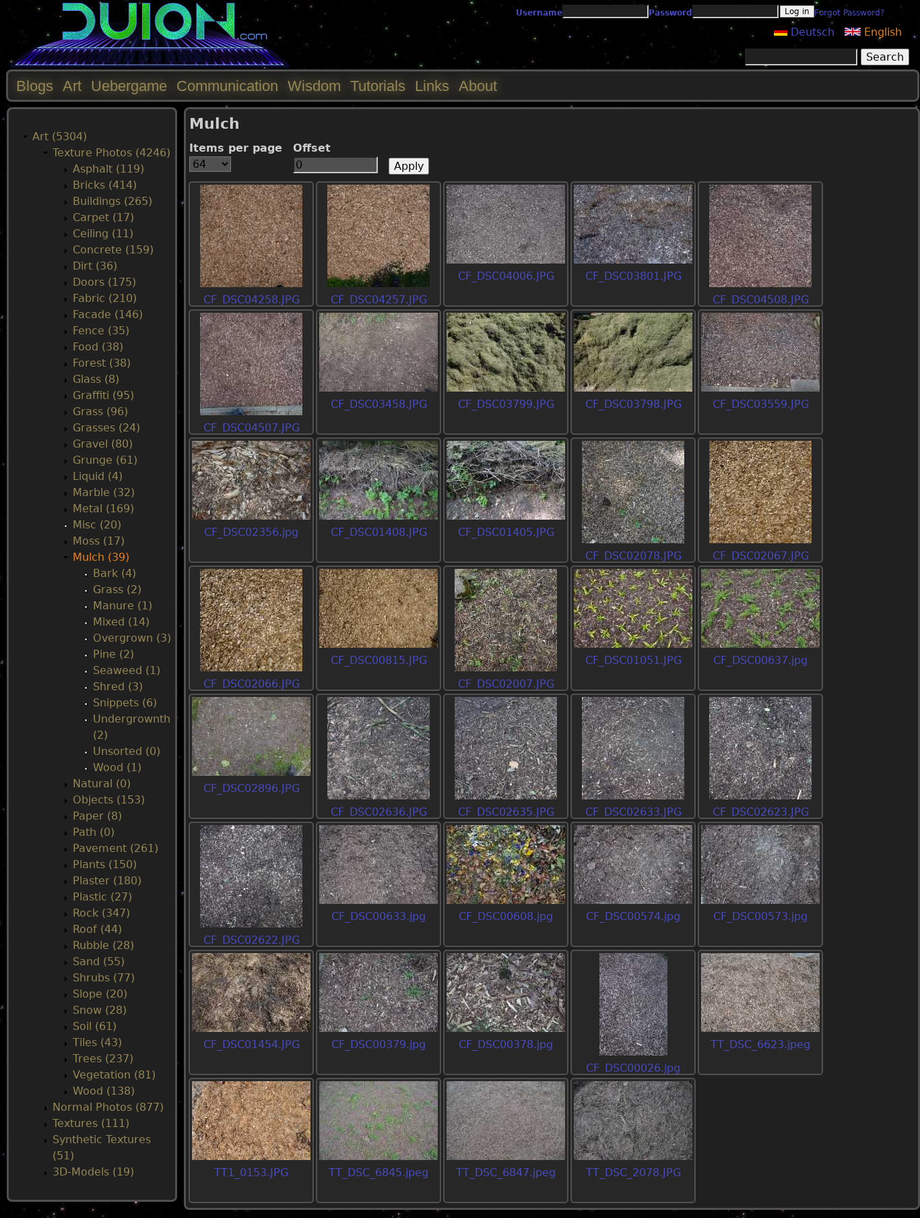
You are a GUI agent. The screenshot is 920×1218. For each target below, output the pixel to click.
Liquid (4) (98, 476)
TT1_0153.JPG (251, 1172)
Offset (312, 148)
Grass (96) (100, 411)
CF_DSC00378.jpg (506, 1044)
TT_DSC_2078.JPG (633, 1172)
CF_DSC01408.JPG (379, 532)
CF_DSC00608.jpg (506, 916)
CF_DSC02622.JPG (251, 940)
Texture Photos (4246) (111, 152)
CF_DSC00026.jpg (633, 1068)
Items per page (235, 148)
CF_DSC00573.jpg (760, 916)
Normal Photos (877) (108, 1107)
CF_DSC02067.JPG (761, 555)
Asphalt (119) (108, 168)
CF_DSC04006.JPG (506, 276)
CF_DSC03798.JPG (633, 404)
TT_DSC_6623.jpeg (760, 1044)
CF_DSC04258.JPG (251, 299)
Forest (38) (102, 363)
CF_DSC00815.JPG (379, 660)
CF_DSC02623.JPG (761, 811)
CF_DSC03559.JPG (761, 404)
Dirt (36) (95, 266)
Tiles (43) (97, 1042)
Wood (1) (117, 767)
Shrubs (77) (104, 977)
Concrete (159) (113, 249)
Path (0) (93, 832)
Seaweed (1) (126, 670)
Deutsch (810, 32)
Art (72, 86)
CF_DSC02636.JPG (379, 811)
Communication (227, 86)
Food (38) (98, 346)
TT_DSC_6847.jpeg (506, 1172)
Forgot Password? (849, 13)
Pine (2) (113, 654)
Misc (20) (97, 524)
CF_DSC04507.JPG (251, 427)
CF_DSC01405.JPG (506, 532)
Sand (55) (99, 961)
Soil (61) (95, 1026)
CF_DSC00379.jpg (378, 1044)
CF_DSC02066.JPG (251, 683)
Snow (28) (100, 1010)
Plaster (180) (107, 880)
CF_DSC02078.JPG (633, 555)
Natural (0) (102, 783)
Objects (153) (109, 799)
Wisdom (314, 86)
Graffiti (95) (103, 395)
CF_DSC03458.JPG (379, 404)
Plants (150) (105, 864)
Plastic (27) (102, 896)
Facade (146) (108, 314)
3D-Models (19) (93, 1171)
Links (432, 86)
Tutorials (377, 86)
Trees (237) (103, 1058)
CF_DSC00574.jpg (633, 916)
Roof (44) (97, 929)
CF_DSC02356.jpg (251, 532)
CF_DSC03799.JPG (506, 404)
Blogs (34, 86)
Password (670, 13)
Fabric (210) (105, 298)
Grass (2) (117, 589)
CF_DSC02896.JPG (251, 788)
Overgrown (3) (132, 638)
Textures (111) (91, 1123)
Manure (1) (122, 605)
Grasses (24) (106, 427)
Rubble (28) (103, 945)
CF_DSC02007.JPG (506, 683)
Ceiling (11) (103, 233)
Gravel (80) (103, 443)
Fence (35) (101, 330)
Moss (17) (99, 541)
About (478, 86)
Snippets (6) (125, 702)
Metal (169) (103, 508)
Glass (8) (96, 379)
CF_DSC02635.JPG (506, 811)
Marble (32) (104, 492)
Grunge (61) (105, 460)
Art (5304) (59, 136)
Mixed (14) (121, 621)
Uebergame (129, 86)
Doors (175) (104, 282)
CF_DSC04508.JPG (761, 299)
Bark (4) (114, 573)
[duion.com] (150, 65)
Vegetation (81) (114, 1074)
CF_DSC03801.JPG (633, 276)
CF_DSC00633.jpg (378, 916)
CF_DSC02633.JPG (633, 811)
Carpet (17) (103, 217)
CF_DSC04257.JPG (379, 299)
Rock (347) (101, 913)
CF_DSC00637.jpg (760, 660)
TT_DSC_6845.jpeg (378, 1172)
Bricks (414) (105, 185)
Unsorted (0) (126, 751)
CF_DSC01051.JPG (633, 660)
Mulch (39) (101, 557)
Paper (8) (97, 816)
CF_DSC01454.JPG (251, 1044)
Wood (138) (104, 1091)
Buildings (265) (112, 201)
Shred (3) (118, 686)
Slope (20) (100, 993)
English (881, 32)
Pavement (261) (115, 848)
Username (539, 13)
